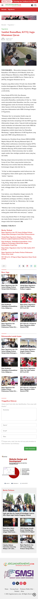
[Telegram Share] (31, 266)
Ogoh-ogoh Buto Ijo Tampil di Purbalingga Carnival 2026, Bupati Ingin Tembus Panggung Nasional (18, 514)
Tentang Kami (14, 589)
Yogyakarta (4, 29)
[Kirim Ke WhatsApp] (35, 266)
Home (6, 589)
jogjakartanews (9, 38)
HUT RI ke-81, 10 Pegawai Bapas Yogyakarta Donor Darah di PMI (18, 258)
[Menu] (2, 5)
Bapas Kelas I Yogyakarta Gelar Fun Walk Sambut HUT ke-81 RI (18, 248)
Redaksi (17, 591)
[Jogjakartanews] (13, 5)
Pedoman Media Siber (26, 589)
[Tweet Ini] (23, 266)
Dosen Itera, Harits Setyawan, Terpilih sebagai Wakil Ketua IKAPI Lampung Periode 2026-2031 (10, 530)
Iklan (22, 591)
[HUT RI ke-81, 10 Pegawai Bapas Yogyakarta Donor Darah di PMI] (28, 317)
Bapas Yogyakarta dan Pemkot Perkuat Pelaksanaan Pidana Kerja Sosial (17, 253)
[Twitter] (17, 583)
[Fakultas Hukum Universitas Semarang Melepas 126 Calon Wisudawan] (10, 539)
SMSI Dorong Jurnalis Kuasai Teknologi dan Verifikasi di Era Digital (27, 530)
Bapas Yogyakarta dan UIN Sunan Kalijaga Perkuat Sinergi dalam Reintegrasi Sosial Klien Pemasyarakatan (17, 233)
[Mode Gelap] (32, 5)
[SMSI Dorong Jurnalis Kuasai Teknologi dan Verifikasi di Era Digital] (27, 522)
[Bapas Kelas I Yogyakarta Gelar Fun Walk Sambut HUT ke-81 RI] (28, 298)
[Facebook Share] (19, 266)
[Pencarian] (35, 5)
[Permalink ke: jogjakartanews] (3, 39)
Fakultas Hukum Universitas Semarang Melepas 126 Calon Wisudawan (9, 547)
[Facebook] (13, 583)
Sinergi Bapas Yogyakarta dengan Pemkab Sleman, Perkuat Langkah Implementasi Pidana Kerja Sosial (16, 238)
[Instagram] (21, 583)
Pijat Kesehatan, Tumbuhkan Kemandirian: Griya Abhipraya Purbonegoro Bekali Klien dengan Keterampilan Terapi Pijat (16, 243)
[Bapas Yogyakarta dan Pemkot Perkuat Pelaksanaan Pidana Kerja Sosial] (9, 317)
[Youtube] (24, 583)
